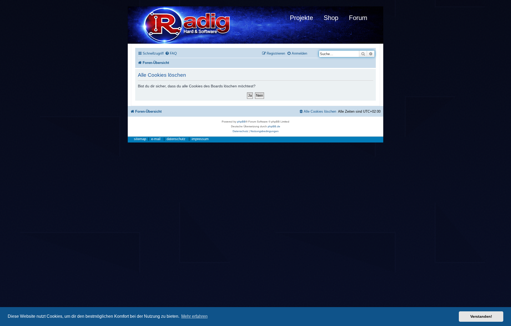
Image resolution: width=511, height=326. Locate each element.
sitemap (140, 139)
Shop (331, 17)
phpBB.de (274, 126)
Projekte (301, 17)
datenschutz (176, 139)
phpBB (241, 121)
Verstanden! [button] (481, 316)
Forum (358, 17)
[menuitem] (171, 53)
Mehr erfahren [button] (194, 316)
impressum (200, 139)
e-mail (155, 139)
